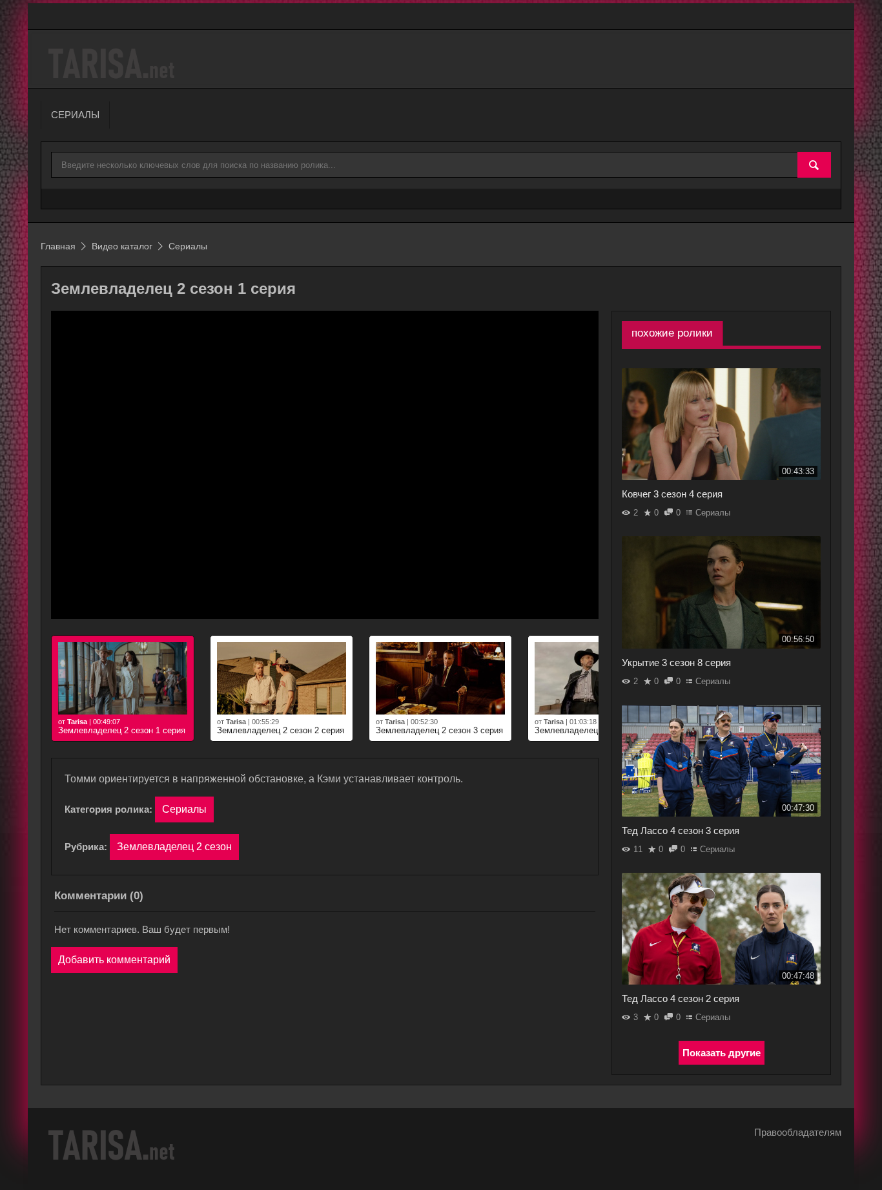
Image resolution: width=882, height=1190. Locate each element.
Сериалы (184, 809)
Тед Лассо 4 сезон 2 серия (680, 998)
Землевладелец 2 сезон (174, 846)
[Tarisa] (113, 63)
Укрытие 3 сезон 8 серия (676, 662)
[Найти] (814, 165)
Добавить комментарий (114, 959)
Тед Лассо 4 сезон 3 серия (680, 830)
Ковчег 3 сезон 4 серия (672, 493)
